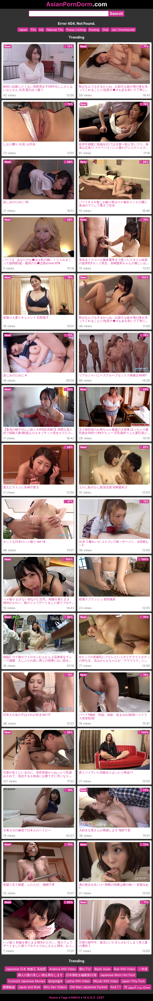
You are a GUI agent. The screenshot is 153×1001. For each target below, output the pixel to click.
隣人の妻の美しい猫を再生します (40, 975)
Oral (105, 29)
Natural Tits (55, 29)
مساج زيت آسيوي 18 (137, 987)
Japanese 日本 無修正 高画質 (26, 969)
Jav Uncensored (123, 29)
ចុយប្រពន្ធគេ (55, 981)
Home (53, 997)
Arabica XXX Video (62, 969)
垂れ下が (85, 969)
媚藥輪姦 (9, 987)
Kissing (94, 29)
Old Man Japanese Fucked (88, 987)
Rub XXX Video (124, 969)
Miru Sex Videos (55, 987)
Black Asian (102, 969)
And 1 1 (115, 987)
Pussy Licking (76, 29)
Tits (33, 29)
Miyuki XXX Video (105, 981)
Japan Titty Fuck (133, 981)
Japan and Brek (29, 987)
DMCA (75, 997)
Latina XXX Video (78, 981)
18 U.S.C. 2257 (93, 997)
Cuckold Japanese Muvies (26, 981)
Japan (23, 29)
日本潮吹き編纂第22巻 (81, 975)
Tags (64, 997)
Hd (41, 29)
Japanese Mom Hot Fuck (117, 975)
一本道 (142, 969)
